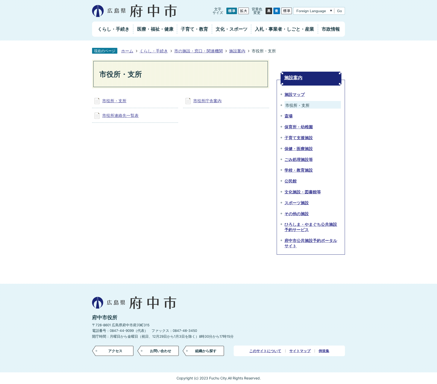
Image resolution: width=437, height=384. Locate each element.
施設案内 (237, 50)
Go (339, 11)
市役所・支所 (114, 100)
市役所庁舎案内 (207, 100)
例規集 (324, 351)
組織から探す (205, 351)
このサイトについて (265, 351)
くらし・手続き (154, 50)
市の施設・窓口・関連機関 (198, 50)
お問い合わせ (160, 351)
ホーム (127, 50)
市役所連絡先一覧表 (120, 115)
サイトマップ (300, 351)
